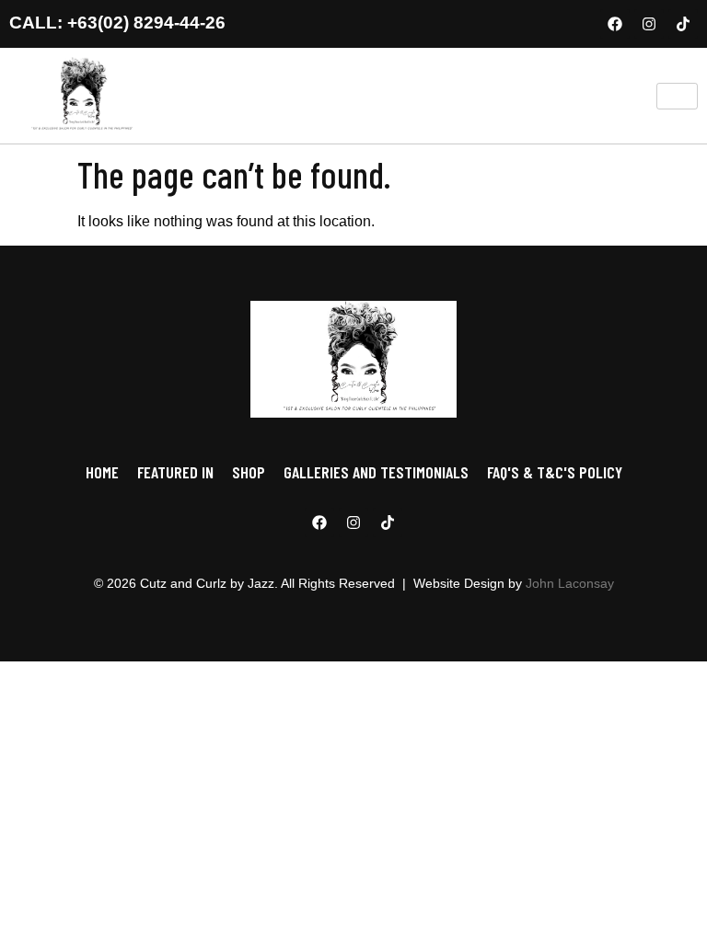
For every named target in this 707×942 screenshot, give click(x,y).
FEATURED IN (175, 472)
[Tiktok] (683, 24)
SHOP (248, 472)
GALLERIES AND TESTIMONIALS (376, 472)
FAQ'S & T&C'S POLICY (554, 472)
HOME (102, 472)
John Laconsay (570, 583)
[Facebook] (615, 24)
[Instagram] (649, 24)
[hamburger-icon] (677, 96)
